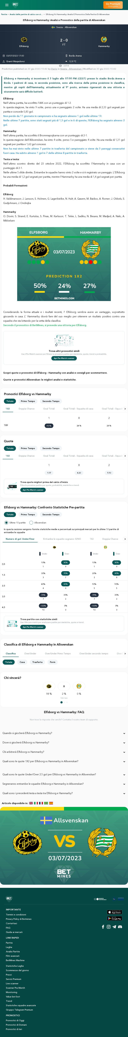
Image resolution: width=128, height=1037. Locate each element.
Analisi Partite (13, 951)
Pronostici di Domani (16, 1024)
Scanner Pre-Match (15, 987)
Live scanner (12, 983)
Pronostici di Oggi (15, 1020)
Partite (4, 14)
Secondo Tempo (50, 401)
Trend (9, 1001)
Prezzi (9, 974)
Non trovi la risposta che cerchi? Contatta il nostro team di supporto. (64, 719)
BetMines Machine (15, 960)
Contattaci (11, 923)
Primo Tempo (28, 401)
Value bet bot (13, 996)
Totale (9, 401)
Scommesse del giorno (17, 970)
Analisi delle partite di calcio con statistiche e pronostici (35, 14)
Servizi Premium (13, 979)
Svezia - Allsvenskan (66, 27)
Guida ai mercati (14, 932)
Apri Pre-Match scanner (64, 358)
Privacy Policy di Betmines (19, 919)
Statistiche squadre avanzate (21, 1005)
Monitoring (11, 992)
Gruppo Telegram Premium (19, 1009)
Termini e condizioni (16, 914)
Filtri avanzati (12, 956)
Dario (54, 68)
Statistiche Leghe (15, 966)
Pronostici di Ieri (14, 1029)
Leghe (9, 947)
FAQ (8, 927)
